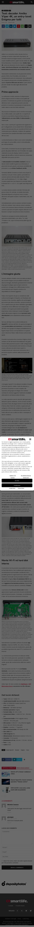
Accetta (17, 481)
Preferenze (17, 485)
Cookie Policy (12, 488)
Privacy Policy (21, 488)
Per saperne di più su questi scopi (26, 476)
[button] (30, 439)
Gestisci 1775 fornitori (13, 476)
